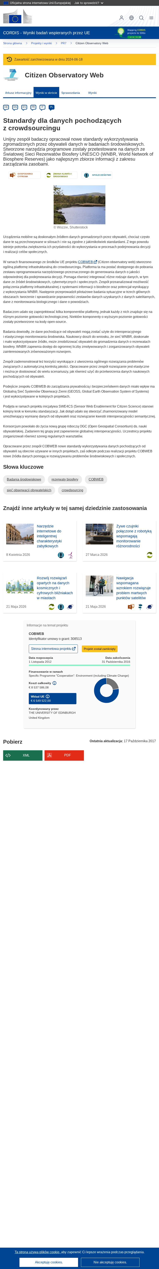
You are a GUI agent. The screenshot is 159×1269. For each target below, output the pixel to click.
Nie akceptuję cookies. (110, 1262)
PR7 (63, 43)
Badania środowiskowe (24, 479)
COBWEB (86, 262)
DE (6, 107)
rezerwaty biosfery (65, 479)
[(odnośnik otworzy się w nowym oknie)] (17, 16)
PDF (67, 755)
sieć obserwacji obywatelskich (29, 490)
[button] (131, 17)
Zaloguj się (121, 17)
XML (26, 755)
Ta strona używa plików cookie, (38, 1252)
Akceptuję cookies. (49, 1262)
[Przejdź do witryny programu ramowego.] (11, 75)
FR (33, 107)
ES (24, 107)
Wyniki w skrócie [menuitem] (46, 92)
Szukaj (141, 17)
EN (15, 107)
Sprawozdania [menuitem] (70, 92)
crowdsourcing (72, 490)
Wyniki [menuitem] (92, 92)
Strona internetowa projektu (51, 650)
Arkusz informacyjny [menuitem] (18, 92)
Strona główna (12, 43)
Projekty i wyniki (41, 43)
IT (42, 107)
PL (51, 107)
